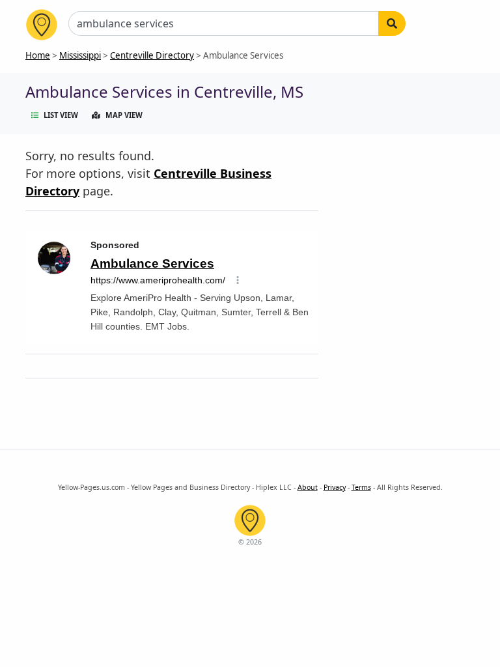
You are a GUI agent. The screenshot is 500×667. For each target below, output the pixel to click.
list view (61, 115)
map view (124, 115)
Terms (361, 487)
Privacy (335, 487)
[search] (392, 23)
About (308, 487)
